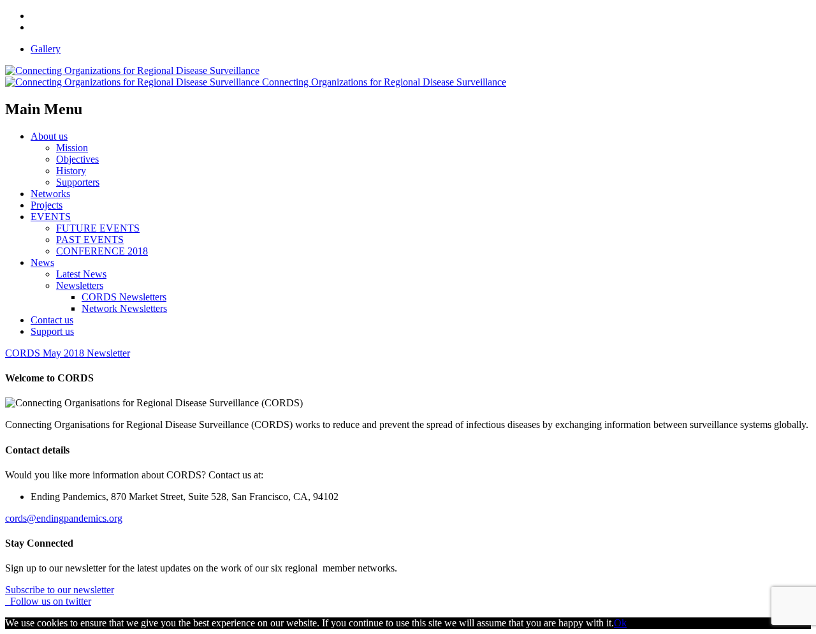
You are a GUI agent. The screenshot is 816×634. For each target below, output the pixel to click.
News (42, 262)
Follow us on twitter (48, 601)
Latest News (81, 274)
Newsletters (79, 285)
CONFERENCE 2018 (102, 251)
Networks (50, 193)
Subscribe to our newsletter (59, 589)
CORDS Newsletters (124, 296)
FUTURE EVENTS (98, 228)
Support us (52, 331)
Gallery (46, 48)
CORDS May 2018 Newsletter (67, 353)
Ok (620, 622)
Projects (46, 205)
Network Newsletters (124, 308)
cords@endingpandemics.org (63, 518)
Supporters (77, 182)
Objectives (77, 159)
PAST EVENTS (90, 239)
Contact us (52, 319)
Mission (72, 147)
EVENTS (51, 216)
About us (49, 136)
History (71, 170)
